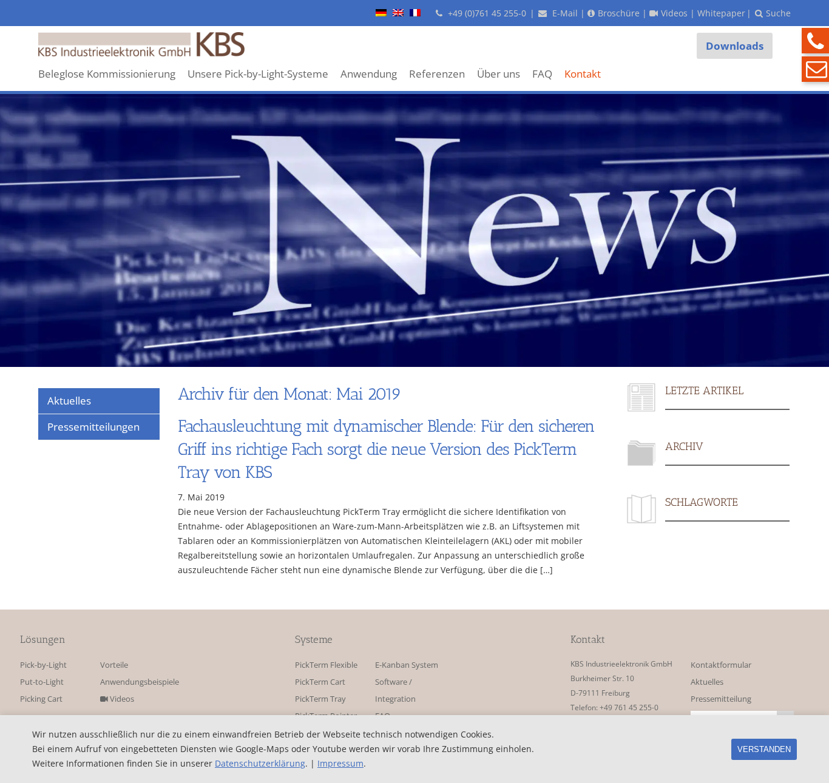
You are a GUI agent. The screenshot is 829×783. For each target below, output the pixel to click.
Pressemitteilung (721, 699)
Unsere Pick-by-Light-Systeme (258, 74)
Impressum (340, 763)
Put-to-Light (42, 682)
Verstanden (764, 749)
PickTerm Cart (320, 682)
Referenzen (437, 74)
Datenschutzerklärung (260, 763)
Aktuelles (707, 682)
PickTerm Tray (320, 699)
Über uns (498, 74)
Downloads (734, 46)
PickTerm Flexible (326, 665)
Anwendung (368, 74)
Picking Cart (41, 699)
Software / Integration (395, 690)
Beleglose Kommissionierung (106, 74)
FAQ (542, 74)
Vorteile (114, 665)
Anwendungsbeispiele (136, 682)
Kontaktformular (721, 665)
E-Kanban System (406, 665)
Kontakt (582, 74)
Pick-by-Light (43, 665)
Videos (121, 699)
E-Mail (564, 13)
